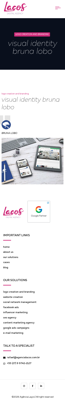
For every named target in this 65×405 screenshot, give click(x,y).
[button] (58, 8)
